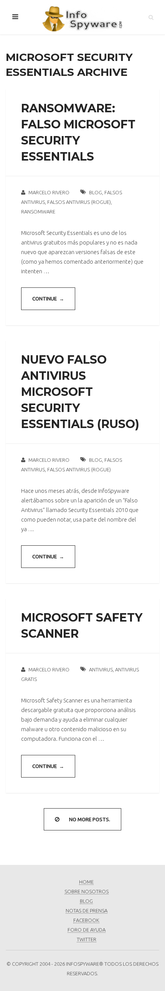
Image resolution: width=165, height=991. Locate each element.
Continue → (48, 298)
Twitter (86, 939)
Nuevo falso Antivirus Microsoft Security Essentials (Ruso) (80, 392)
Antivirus (101, 669)
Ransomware (38, 211)
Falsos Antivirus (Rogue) (79, 202)
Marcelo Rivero (48, 192)
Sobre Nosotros (86, 891)
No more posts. (89, 819)
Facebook (86, 920)
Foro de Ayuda (87, 929)
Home (86, 881)
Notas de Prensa (86, 910)
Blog (95, 192)
